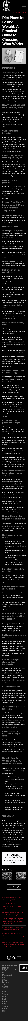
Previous (17, 12)
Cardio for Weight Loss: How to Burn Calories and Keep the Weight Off (14, 936)
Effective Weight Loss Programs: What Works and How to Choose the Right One (13, 921)
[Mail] (19, 958)
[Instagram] (9, 958)
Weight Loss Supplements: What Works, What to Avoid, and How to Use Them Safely (13, 944)
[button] (3, 876)
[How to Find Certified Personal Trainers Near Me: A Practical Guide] (21, 873)
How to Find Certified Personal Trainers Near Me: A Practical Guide (12, 906)
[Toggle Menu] (24, 5)
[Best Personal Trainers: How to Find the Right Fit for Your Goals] (7, 873)
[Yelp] (14, 958)
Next (23, 12)
